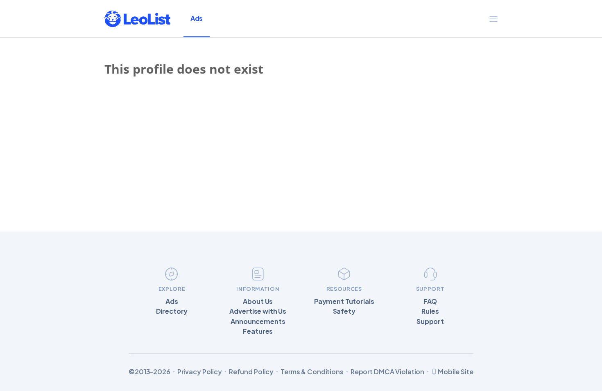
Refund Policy (251, 371)
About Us (258, 301)
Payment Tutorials (344, 301)
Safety (344, 311)
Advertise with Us (257, 311)
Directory (172, 311)
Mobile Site (455, 372)
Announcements (258, 321)
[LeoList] (137, 19)
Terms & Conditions (312, 371)
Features (258, 331)
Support (430, 321)
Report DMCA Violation (387, 371)
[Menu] (493, 19)
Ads (196, 18)
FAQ (430, 301)
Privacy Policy (199, 371)
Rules (430, 311)
